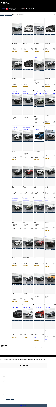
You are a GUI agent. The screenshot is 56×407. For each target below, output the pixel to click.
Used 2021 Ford (36, 127)
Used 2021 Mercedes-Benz (26, 127)
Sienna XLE (36, 235)
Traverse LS (25, 93)
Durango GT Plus (15, 129)
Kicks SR (24, 165)
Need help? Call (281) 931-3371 (23, 405)
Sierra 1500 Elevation (49, 165)
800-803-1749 (6, 5)
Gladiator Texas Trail (49, 271)
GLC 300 (35, 165)
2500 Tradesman (15, 307)
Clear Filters (53, 14)
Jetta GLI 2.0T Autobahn (16, 235)
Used (5, 12)
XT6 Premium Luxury (16, 21)
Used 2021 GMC (47, 163)
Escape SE (36, 271)
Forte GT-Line (14, 165)
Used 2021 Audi (36, 91)
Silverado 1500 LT (48, 21)
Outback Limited (26, 200)
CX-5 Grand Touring (26, 271)
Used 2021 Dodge (14, 127)
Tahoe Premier (26, 56)
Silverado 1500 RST (26, 307)
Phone (3, 394)
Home (1, 12)
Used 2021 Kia (14, 163)
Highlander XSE (26, 235)
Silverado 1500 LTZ (26, 21)
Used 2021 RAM (14, 305)
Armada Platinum (15, 93)
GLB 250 (13, 271)
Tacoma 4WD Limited (38, 200)
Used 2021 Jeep (47, 91)
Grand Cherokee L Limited (50, 93)
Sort (17, 14)
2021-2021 (7, 12)
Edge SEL (46, 200)
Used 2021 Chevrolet (26, 91)
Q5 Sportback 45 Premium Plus (39, 94)
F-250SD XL (47, 129)
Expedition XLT (37, 129)
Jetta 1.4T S (47, 56)
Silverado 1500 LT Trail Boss (49, 236)
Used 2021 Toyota (36, 198)
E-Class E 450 (25, 129)
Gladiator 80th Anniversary (37, 57)
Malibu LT (36, 21)
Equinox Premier (15, 56)
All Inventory (3, 12)
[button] (14, 51)
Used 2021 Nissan (14, 91)
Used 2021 (18, 16)
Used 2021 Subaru (25, 198)
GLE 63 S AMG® (14, 200)
